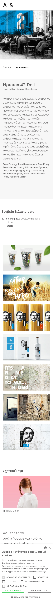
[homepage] (8, 5)
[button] (26, 597)
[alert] (26, 573)
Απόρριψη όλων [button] (39, 590)
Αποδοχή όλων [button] (13, 590)
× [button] (50, 548)
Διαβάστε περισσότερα (37, 571)
